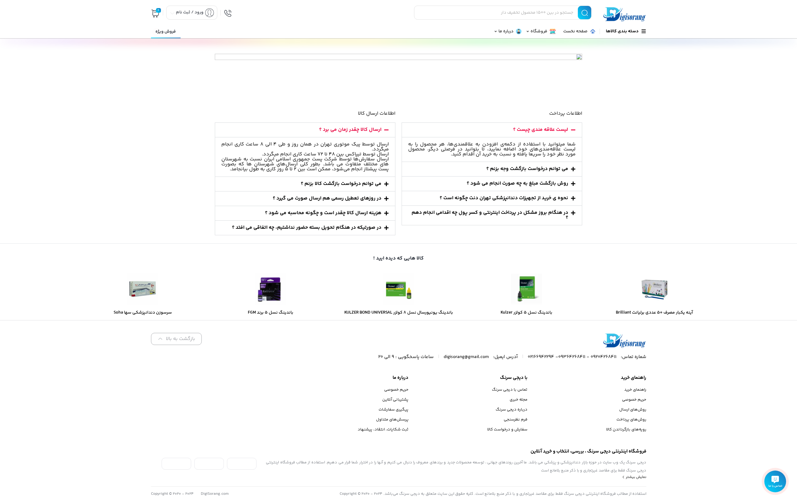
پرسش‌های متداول (392, 419)
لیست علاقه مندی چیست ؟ (540, 130)
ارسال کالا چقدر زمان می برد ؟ (350, 130)
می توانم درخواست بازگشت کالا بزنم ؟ (341, 184)
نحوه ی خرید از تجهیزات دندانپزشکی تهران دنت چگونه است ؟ (504, 198)
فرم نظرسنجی (515, 419)
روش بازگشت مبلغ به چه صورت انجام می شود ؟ (517, 183)
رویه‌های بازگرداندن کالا (626, 429)
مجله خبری (518, 400)
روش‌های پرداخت (631, 419)
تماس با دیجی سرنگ (509, 390)
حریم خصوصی (634, 400)
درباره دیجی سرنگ (511, 410)
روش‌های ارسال (632, 410)
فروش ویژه (165, 31)
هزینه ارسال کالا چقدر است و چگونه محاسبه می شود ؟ (323, 213)
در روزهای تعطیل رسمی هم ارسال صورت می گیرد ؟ (327, 198)
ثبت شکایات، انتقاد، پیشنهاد (383, 429)
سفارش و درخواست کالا (507, 429)
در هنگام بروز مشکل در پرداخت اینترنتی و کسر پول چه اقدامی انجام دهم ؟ (490, 215)
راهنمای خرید (635, 390)
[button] (492, 130)
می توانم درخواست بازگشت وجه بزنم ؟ (527, 169)
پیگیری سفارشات (393, 410)
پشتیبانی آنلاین (395, 400)
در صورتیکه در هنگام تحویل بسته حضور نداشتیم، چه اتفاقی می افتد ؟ (306, 228)
